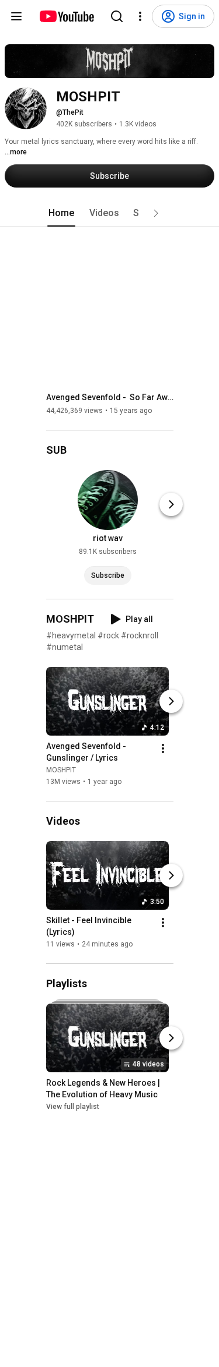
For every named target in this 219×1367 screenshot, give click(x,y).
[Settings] (140, 16)
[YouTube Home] (66, 16)
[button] (156, 213)
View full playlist (72, 1107)
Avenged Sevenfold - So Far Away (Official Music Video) (110, 397)
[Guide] (16, 16)
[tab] (61, 213)
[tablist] (109, 213)
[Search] (117, 16)
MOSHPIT (61, 770)
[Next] (171, 504)
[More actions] (163, 748)
